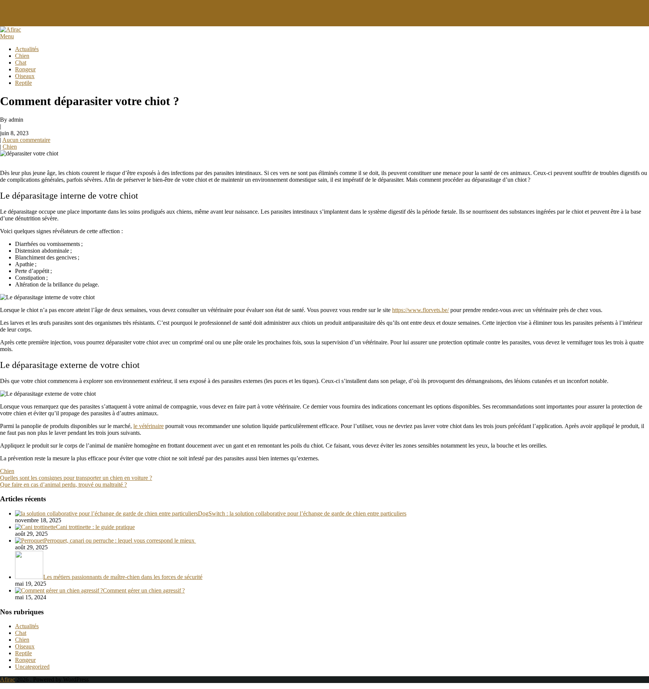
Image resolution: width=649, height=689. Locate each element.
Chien (22, 56)
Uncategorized (32, 666)
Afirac (7, 679)
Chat (20, 62)
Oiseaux (25, 76)
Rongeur (25, 69)
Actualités (27, 49)
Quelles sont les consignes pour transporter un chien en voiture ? (76, 478)
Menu (7, 36)
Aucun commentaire (26, 140)
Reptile (23, 83)
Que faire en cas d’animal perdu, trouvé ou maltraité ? (63, 484)
